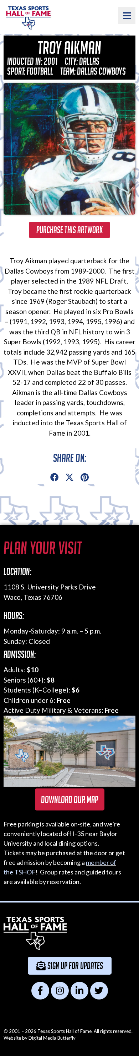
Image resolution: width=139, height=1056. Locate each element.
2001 (51, 61)
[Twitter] (99, 991)
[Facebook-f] (40, 991)
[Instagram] (60, 991)
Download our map (69, 799)
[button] (54, 477)
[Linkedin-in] (79, 991)
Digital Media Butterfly (52, 1038)
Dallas (89, 61)
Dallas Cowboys (101, 71)
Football (40, 71)
